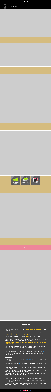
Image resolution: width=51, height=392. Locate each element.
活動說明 (6, 6)
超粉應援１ (9, 6)
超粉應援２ (12, 6)
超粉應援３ (16, 6)
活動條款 (20, 6)
